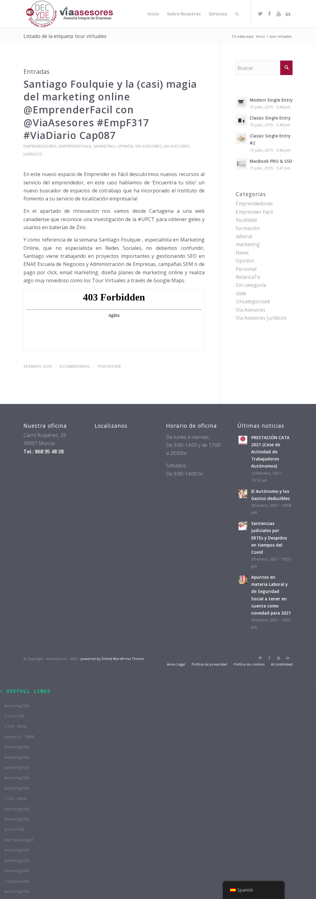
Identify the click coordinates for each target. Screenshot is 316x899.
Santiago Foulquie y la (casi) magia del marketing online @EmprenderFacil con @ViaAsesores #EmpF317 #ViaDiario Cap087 (110, 109)
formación (248, 228)
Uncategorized (253, 301)
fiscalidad (246, 219)
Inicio (260, 36)
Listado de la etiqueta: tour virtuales (64, 36)
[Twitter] (260, 13)
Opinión (125, 146)
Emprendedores (40, 146)
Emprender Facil (75, 146)
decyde (114, 366)
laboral (244, 236)
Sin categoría (251, 285)
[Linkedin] (288, 13)
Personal (246, 269)
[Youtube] (278, 13)
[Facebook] (269, 13)
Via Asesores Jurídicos (261, 317)
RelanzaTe (248, 277)
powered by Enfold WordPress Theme (112, 658)
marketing (104, 146)
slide (241, 293)
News (242, 252)
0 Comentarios (75, 366)
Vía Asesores (148, 146)
